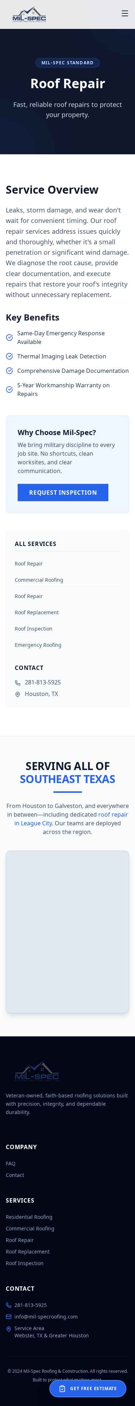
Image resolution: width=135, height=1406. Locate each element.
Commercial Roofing (39, 579)
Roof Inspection (34, 628)
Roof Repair (29, 563)
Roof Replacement (37, 612)
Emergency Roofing (38, 644)
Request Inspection (63, 492)
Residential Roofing (29, 1216)
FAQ (10, 1163)
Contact (15, 1174)
